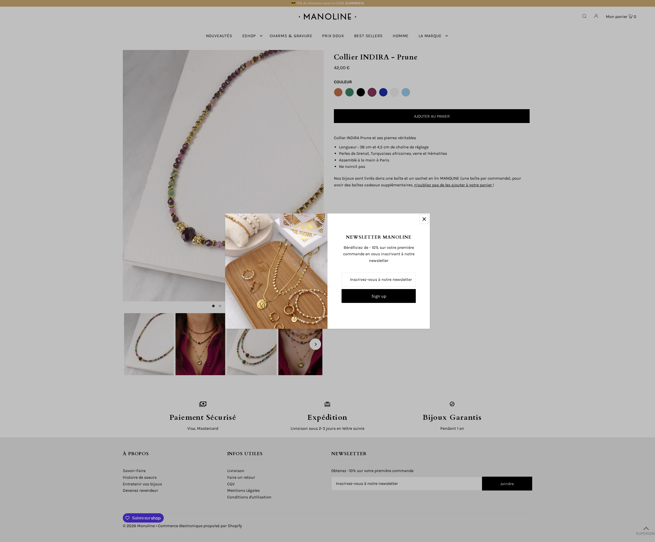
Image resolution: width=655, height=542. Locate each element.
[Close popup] (424, 219)
